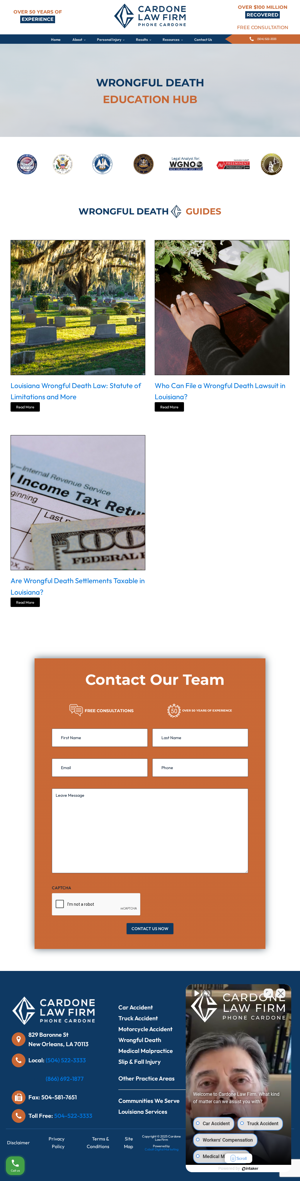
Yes (159, 605)
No (140, 605)
